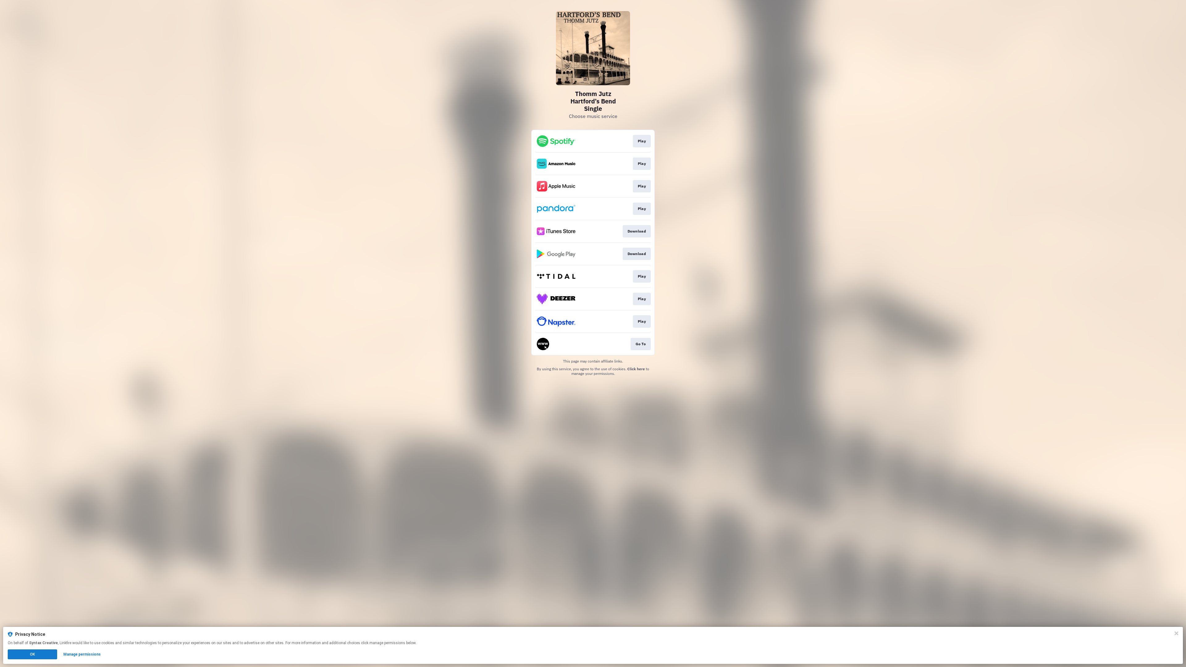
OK (32, 654)
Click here (636, 369)
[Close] (1176, 633)
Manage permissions (82, 654)
